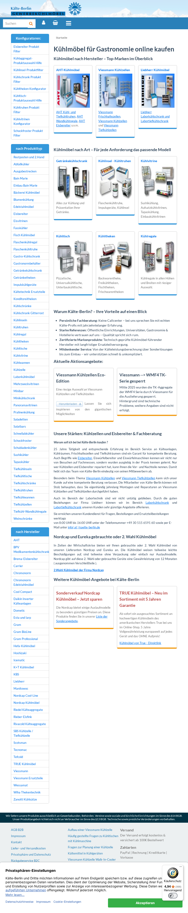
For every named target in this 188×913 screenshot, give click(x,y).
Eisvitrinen (21, 221)
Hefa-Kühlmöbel (24, 646)
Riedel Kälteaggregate (28, 710)
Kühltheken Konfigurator (30, 89)
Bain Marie (21, 178)
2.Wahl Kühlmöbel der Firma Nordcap (79, 570)
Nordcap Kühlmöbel (26, 702)
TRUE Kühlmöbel (25, 764)
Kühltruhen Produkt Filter (26, 110)
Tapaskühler (21, 462)
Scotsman (20, 742)
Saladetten (21, 419)
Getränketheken (24, 277)
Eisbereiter (85, 458)
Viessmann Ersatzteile (28, 778)
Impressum (18, 836)
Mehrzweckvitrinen (26, 384)
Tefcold (18, 757)
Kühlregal (20, 334)
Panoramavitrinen (25, 405)
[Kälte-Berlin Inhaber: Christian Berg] (46, 9)
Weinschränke (23, 518)
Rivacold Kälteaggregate (30, 724)
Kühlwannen (22, 362)
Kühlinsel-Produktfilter (28, 70)
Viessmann (21, 771)
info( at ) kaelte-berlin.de (84, 527)
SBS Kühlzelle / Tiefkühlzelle (23, 733)
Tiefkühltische (23, 476)
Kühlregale (148, 236)
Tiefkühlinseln (23, 469)
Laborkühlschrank (157, 502)
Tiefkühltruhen (23, 490)
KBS (16, 674)
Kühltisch (63, 236)
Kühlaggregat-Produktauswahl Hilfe (28, 60)
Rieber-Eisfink (23, 717)
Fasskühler (21, 228)
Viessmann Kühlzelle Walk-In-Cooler (92, 859)
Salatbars (20, 426)
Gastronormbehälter (27, 263)
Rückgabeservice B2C (25, 860)
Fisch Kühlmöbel (24, 235)
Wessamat (21, 785)
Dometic (19, 610)
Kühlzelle (19, 370)
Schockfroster (23, 440)
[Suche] (32, 23)
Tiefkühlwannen (24, 497)
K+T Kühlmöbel (24, 667)
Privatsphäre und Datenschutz (31, 854)
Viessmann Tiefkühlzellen (138, 478)
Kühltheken (106, 236)
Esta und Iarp (22, 617)
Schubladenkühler (25, 448)
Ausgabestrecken (25, 171)
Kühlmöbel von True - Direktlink (140, 643)
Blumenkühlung (24, 199)
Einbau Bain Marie (25, 185)
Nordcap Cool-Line (26, 695)
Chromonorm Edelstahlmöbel (24, 582)
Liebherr (19, 681)
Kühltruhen (21, 327)
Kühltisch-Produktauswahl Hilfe (28, 98)
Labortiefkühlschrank (67, 507)
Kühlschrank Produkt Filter (27, 79)
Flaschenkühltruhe (26, 249)
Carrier (18, 566)
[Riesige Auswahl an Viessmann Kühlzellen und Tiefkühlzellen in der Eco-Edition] (70, 404)
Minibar (19, 391)
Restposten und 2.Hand (29, 157)
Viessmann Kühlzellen (114, 70)
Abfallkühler (21, 164)
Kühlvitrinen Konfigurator (22, 121)
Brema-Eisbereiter (26, 559)
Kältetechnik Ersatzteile (29, 292)
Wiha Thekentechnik (27, 792)
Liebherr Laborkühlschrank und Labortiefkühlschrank (155, 116)
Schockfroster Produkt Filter (28, 133)
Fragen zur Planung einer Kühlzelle (90, 847)
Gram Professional (26, 639)
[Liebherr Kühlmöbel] (157, 90)
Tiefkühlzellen (23, 504)
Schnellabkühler (24, 433)
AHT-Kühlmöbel (68, 70)
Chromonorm (22, 573)
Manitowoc (21, 688)
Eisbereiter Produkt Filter (26, 49)
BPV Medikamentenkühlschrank (31, 549)
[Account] (43, 22)
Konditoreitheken (25, 299)
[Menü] (68, 23)
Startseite (61, 37)
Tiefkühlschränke (25, 483)
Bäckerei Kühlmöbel (27, 192)
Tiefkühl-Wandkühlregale (30, 511)
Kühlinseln (20, 320)
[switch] (172, 895)
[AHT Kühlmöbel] (73, 90)
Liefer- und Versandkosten (28, 848)
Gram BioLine (22, 632)
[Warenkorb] (55, 22)
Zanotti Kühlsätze (25, 799)
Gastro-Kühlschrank (27, 256)
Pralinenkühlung (24, 412)
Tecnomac (20, 750)
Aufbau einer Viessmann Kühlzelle (90, 830)
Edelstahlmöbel (24, 207)
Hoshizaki (20, 653)
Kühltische (20, 348)
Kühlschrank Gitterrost (29, 313)
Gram (17, 625)
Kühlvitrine (149, 161)
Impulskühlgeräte (25, 284)
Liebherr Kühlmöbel (155, 70)
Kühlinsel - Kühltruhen (114, 161)
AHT (17, 540)
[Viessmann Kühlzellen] (115, 90)
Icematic (19, 660)
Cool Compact (23, 592)
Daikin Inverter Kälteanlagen (23, 601)
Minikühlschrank (24, 398)
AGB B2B (17, 830)
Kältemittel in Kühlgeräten (85, 853)
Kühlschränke (22, 306)
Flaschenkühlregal (25, 242)
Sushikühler (21, 455)
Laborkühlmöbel (24, 377)
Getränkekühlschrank (71, 161)
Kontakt (16, 842)
